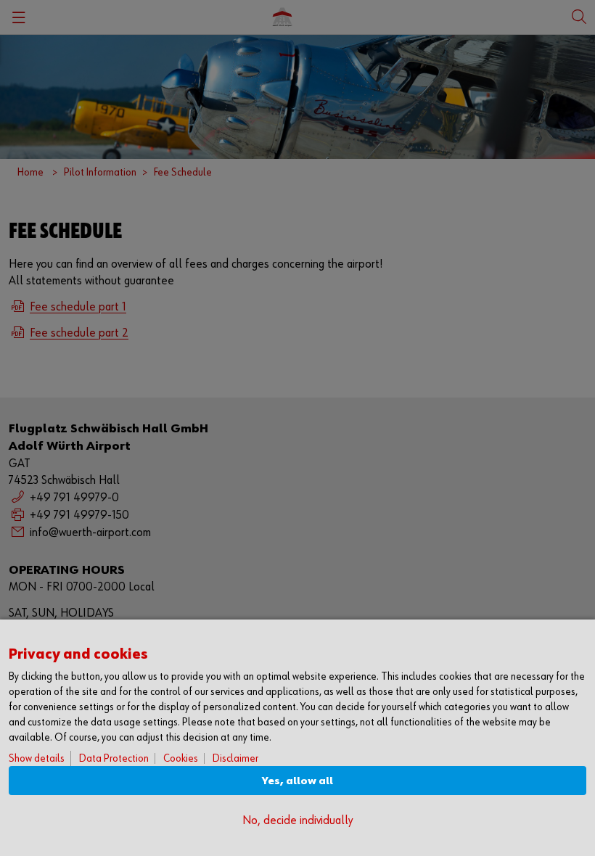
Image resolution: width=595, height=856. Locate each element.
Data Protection (114, 758)
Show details (37, 758)
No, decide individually (297, 821)
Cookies (180, 758)
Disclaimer (235, 758)
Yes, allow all (297, 780)
